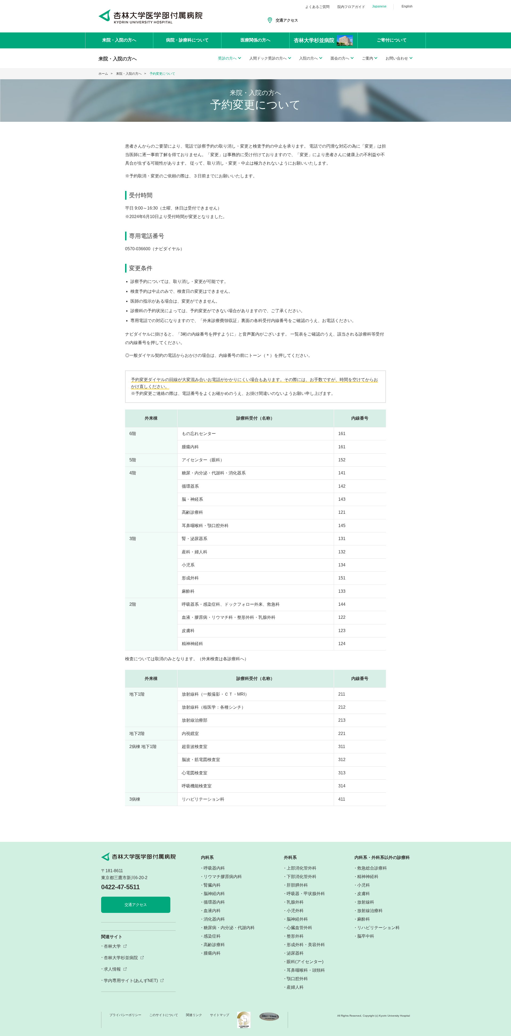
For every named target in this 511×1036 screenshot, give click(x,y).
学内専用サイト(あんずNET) (131, 980)
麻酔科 (363, 919)
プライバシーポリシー (125, 1015)
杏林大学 (112, 946)
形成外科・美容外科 (306, 944)
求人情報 (112, 969)
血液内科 (212, 910)
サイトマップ (219, 1015)
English (407, 6)
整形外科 (295, 936)
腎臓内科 (212, 885)
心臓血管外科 (299, 927)
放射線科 (365, 902)
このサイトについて (163, 1015)
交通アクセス (287, 20)
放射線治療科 (370, 910)
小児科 (363, 885)
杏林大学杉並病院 (121, 957)
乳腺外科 (295, 902)
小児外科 (295, 910)
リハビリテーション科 (378, 927)
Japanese (379, 6)
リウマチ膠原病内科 (223, 876)
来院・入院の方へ (119, 40)
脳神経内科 (214, 893)
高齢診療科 (214, 944)
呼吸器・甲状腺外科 (306, 893)
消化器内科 (214, 919)
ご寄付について (392, 40)
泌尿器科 (295, 953)
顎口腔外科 (297, 978)
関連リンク (194, 1015)
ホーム (103, 74)
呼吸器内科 (214, 868)
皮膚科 (363, 893)
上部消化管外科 (301, 868)
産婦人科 (295, 987)
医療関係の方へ (255, 40)
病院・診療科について (187, 40)
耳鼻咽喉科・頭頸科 (306, 970)
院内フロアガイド (351, 7)
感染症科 (212, 936)
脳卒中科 (365, 936)
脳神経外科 (297, 919)
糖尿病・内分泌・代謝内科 (229, 927)
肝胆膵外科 (297, 885)
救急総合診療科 (372, 868)
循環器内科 (214, 902)
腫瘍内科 (212, 953)
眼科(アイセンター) (305, 961)
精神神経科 (367, 876)
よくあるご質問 (317, 7)
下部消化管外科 (301, 876)
